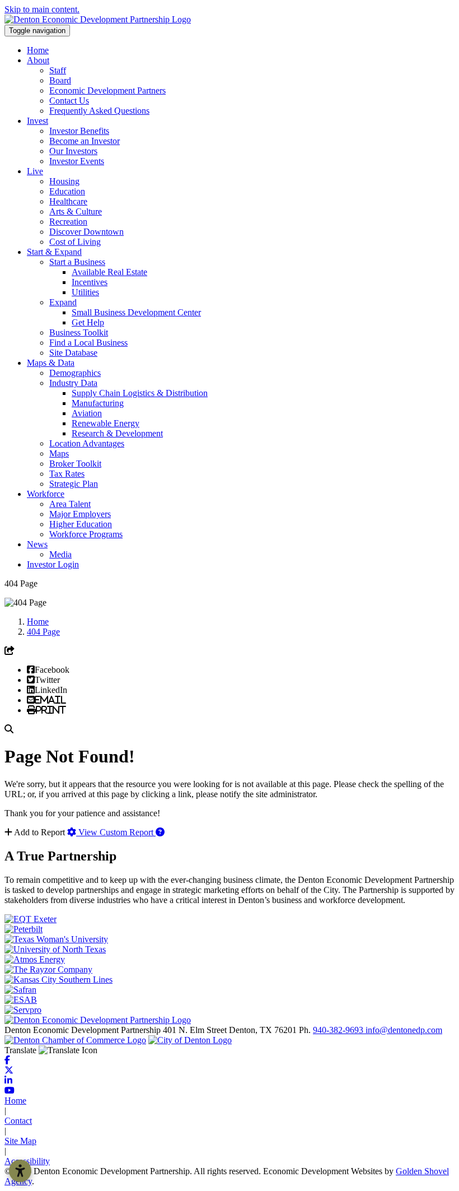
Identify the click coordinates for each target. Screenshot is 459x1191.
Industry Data (73, 383)
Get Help (88, 322)
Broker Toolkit (75, 463)
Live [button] (35, 171)
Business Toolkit (78, 332)
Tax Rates (67, 473)
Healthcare (68, 201)
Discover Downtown (86, 231)
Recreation (68, 221)
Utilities (85, 292)
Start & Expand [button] (54, 252)
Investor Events (76, 161)
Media (60, 554)
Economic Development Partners (107, 90)
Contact (18, 1120)
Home (38, 50)
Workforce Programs (86, 534)
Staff (57, 70)
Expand (63, 302)
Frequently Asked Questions (99, 110)
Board (60, 80)
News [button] (37, 544)
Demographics (75, 373)
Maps (59, 453)
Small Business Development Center (136, 312)
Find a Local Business (88, 342)
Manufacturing (98, 403)
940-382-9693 (339, 1030)
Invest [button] (37, 120)
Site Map (20, 1141)
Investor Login (53, 564)
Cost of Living (75, 241)
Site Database (73, 352)
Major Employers (80, 514)
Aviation (87, 413)
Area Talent (70, 504)
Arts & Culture (75, 211)
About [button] (38, 60)
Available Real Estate (109, 272)
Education (67, 191)
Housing (64, 181)
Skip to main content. (41, 9)
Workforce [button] (45, 494)
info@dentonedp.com (404, 1030)
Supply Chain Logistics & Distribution (140, 393)
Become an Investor (84, 141)
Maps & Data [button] (50, 362)
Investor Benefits (79, 131)
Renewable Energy (105, 423)
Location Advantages (86, 443)
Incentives (89, 282)
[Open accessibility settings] (20, 1171)
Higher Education (80, 524)
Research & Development (117, 433)
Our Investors (73, 151)
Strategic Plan (73, 484)
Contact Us (69, 100)
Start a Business (77, 262)
